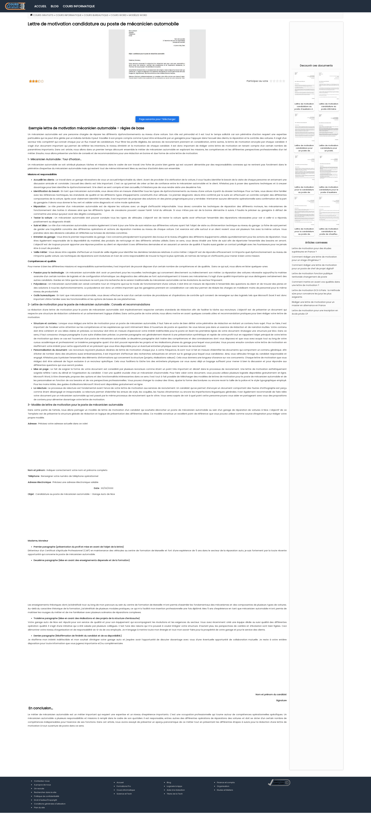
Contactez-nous (42, 781)
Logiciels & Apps (174, 786)
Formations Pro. (124, 786)
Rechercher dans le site (45, 792)
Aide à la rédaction (176, 790)
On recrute (39, 788)
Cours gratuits (43, 15)
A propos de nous (42, 784)
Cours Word (118, 15)
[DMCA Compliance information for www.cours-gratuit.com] (279, 783)
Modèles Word (138, 15)
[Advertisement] (157, 99)
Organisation (223, 786)
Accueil (40, 6)
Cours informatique (79, 6)
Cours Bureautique (96, 15)
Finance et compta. (226, 782)
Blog (55, 6)
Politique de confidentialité (46, 796)
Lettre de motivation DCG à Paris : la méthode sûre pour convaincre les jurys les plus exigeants (316, 294)
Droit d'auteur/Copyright (45, 800)
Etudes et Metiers (225, 790)
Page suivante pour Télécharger (157, 119)
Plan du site (39, 807)
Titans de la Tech (175, 793)
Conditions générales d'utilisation (50, 803)
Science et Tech (124, 793)
